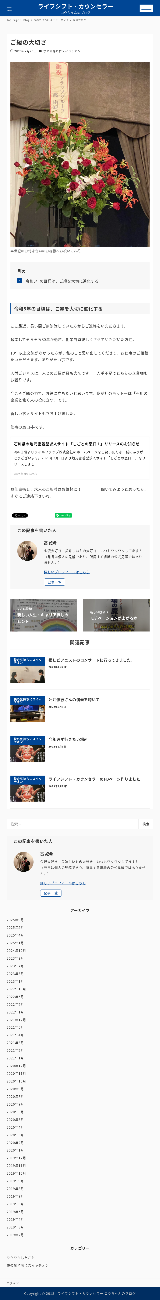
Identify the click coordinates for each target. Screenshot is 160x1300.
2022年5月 (15, 996)
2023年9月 (15, 958)
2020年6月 (15, 1112)
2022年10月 (16, 989)
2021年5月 (15, 1027)
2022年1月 (15, 1012)
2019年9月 (15, 1181)
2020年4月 (15, 1127)
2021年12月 (16, 1019)
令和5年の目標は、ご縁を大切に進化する (62, 281)
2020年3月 (15, 1135)
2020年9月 (15, 1088)
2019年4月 (15, 1219)
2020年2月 (15, 1142)
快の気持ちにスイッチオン (62, 51)
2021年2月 (15, 1050)
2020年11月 (16, 1073)
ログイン (13, 1283)
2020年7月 (15, 1104)
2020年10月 (16, 1081)
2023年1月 (15, 981)
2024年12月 (16, 950)
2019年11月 (16, 1165)
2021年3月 (15, 1042)
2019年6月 (15, 1204)
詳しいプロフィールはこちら (67, 572)
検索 (145, 824)
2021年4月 (15, 1035)
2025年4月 (15, 935)
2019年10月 (16, 1173)
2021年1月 (15, 1058)
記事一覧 (55, 582)
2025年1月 (15, 942)
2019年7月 (15, 1196)
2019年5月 (15, 1211)
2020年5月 (15, 1119)
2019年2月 (15, 1234)
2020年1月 (15, 1150)
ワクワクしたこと (21, 1257)
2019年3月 (15, 1227)
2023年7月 (15, 966)
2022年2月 (15, 1004)
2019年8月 (15, 1188)
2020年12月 (16, 1065)
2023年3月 (15, 973)
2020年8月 (15, 1096)
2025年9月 (15, 919)
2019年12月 (16, 1157)
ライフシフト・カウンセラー (76, 6)
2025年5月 (15, 927)
